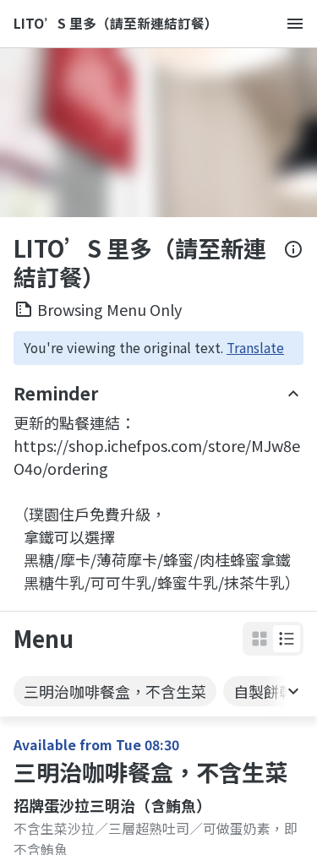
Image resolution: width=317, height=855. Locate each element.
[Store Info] (293, 262)
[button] (286, 638)
